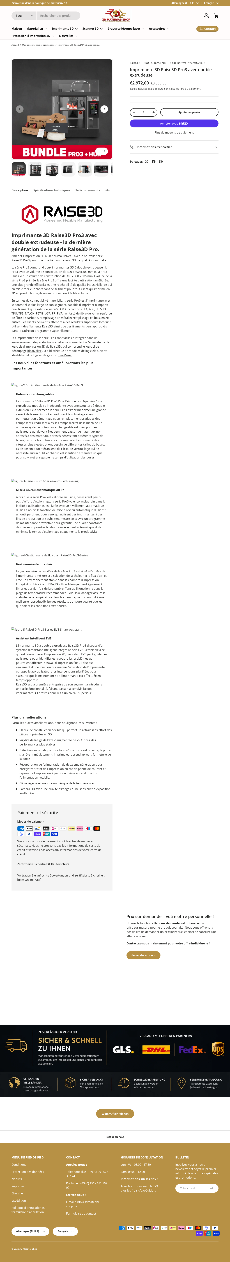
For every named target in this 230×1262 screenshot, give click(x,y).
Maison (17, 29)
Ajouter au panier (189, 112)
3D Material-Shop (28, 1248)
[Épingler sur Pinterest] (160, 161)
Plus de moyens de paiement (174, 132)
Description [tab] (20, 190)
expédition (19, 1201)
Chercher (18, 1193)
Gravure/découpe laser (123, 29)
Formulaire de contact (81, 1213)
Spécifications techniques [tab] (51, 190)
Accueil (15, 45)
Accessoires (157, 29)
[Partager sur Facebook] (153, 161)
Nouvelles (66, 36)
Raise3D (135, 63)
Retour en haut (115, 1137)
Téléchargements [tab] (87, 190)
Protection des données (28, 1172)
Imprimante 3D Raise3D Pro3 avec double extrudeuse (79, 45)
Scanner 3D (90, 29)
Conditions (19, 1165)
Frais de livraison (158, 88)
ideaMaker (34, 351)
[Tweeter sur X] (146, 161)
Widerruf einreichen (115, 1114)
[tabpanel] (62, 496)
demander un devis (143, 955)
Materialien (34, 29)
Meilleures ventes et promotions (38, 45)
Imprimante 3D (63, 29)
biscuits (17, 1179)
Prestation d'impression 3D (31, 36)
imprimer (18, 1186)
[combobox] (46, 16)
